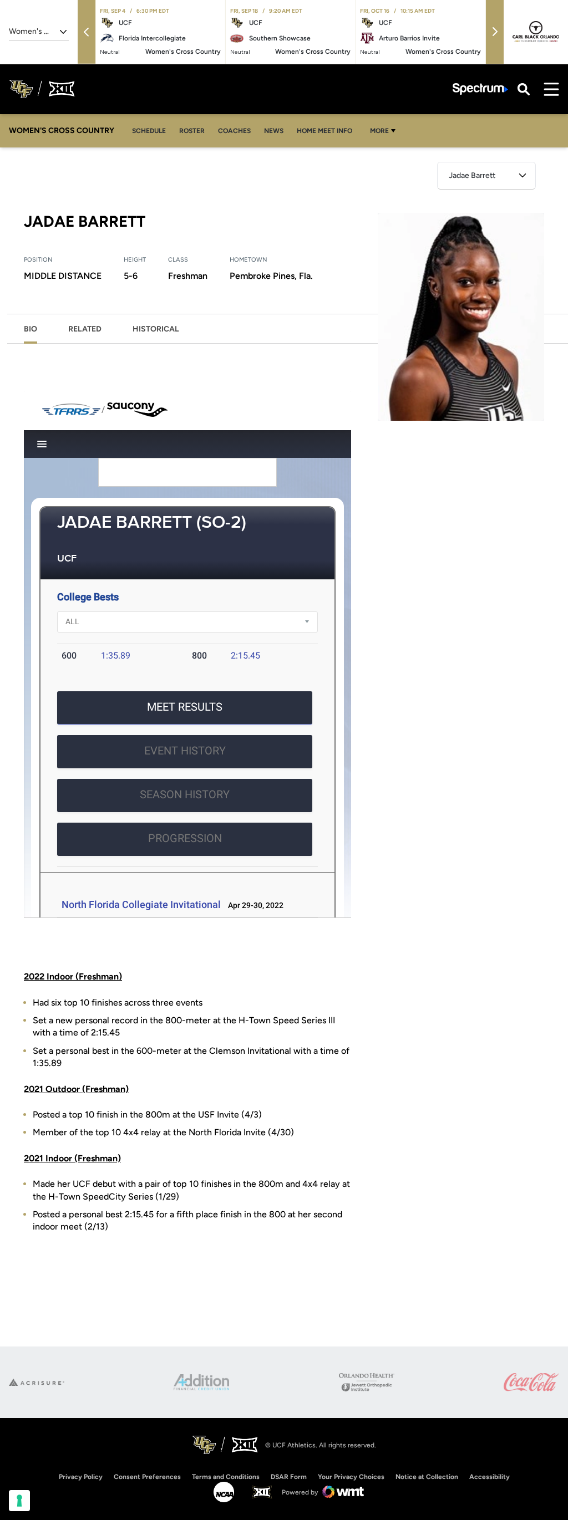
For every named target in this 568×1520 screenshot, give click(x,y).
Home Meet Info (327, 130)
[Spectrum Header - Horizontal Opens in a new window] (480, 89)
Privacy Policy (81, 1477)
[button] (86, 32)
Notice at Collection (426, 1477)
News (276, 130)
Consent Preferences (147, 1477)
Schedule (149, 131)
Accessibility (489, 1476)
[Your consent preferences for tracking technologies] (19, 1500)
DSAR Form (289, 1477)
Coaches (234, 131)
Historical (156, 329)
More (379, 131)
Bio (30, 329)
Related (85, 329)
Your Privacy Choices (351, 1477)
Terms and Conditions (226, 1477)
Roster (192, 131)
